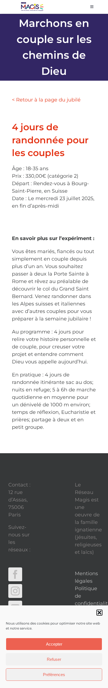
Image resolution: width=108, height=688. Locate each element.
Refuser (54, 659)
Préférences (54, 674)
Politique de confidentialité (87, 596)
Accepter (54, 644)
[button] (99, 612)
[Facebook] (15, 574)
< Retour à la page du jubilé (46, 100)
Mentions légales (86, 577)
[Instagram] (15, 591)
